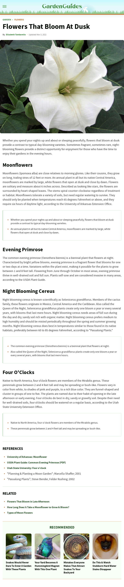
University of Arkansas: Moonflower (27, 457)
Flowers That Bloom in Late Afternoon (28, 501)
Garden (7, 20)
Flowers (19, 20)
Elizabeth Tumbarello (16, 34)
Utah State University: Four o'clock (26, 468)
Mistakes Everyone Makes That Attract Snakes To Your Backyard (74, 567)
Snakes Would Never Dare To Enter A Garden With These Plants (18, 566)
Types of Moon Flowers (20, 512)
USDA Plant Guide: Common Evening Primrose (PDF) (36, 462)
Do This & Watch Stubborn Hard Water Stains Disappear (104, 566)
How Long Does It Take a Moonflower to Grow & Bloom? (38, 507)
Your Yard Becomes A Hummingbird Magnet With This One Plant (47, 566)
